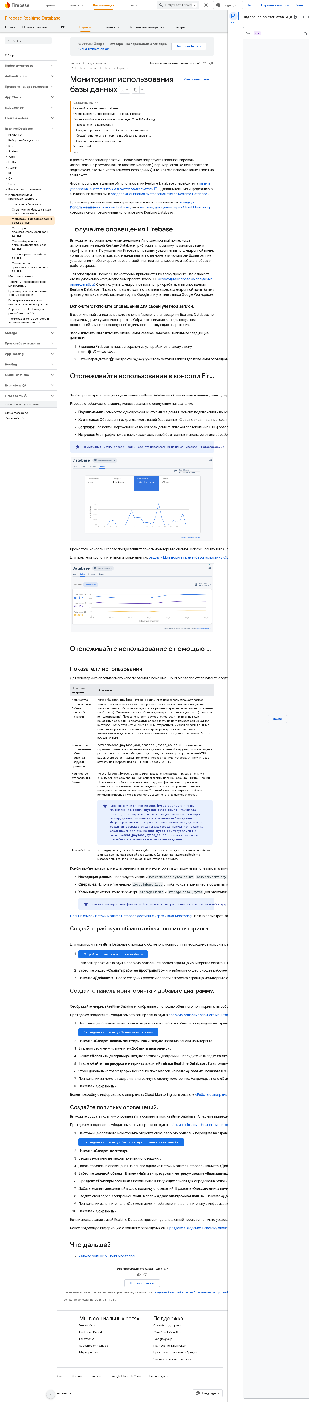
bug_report (295, 17)
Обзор (10, 27)
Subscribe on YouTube (93, 1345)
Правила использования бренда (175, 1352)
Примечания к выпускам (169, 1345)
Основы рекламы (34, 27)
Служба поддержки (167, 1325)
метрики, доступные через (175, 207)
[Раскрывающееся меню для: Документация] (119, 5)
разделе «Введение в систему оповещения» (204, 1228)
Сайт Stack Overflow (167, 1332)
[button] (25, 65)
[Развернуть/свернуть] (96, 102)
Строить (49, 5)
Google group (162, 1339)
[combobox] (178, 5)
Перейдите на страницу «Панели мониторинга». (118, 1032)
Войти (299, 5)
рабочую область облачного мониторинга (202, 1015)
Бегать (74, 5)
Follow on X (86, 1339)
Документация (103, 5)
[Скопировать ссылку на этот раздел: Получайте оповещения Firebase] (177, 229)
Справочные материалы (146, 27)
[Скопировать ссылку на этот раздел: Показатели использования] (146, 669)
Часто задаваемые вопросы (172, 1359)
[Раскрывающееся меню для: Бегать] (84, 5)
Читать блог (87, 1325)
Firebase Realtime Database (33, 18)
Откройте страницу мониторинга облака (113, 954)
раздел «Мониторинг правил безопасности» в (199, 557)
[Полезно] (205, 63)
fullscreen (302, 17)
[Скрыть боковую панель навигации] (50, 1394)
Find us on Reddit (90, 1332)
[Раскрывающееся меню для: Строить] (60, 5)
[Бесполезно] (211, 63)
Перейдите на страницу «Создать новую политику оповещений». (131, 1142)
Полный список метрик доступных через (131, 916)
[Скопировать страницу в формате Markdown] (136, 89)
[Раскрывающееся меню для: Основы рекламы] (52, 27)
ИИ (63, 27)
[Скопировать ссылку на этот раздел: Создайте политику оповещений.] (162, 1107)
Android (57, 1376)
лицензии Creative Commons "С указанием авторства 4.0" (193, 1292)
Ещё (131, 5)
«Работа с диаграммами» (215, 1095)
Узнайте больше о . (107, 1256)
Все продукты (159, 1376)
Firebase (75, 63)
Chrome (77, 1376)
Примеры (178, 27)
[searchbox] (28, 40)
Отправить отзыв (196, 79)
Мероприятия (88, 1352)
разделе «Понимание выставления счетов (159, 194)
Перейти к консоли (275, 5)
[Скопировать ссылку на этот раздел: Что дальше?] (115, 1245)
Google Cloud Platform (126, 1376)
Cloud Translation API (94, 49)
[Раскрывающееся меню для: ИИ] (70, 27)
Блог (251, 5)
